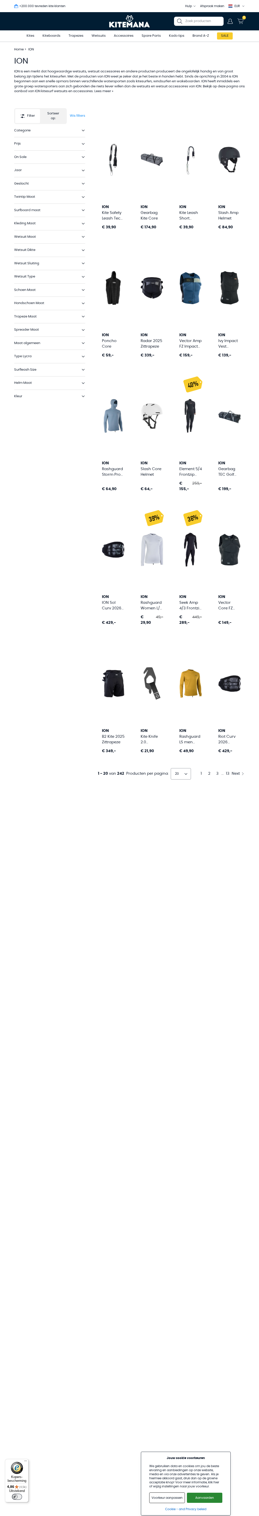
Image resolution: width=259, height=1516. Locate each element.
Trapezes (76, 35)
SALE (225, 35)
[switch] (17, 1497)
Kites (30, 35)
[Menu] (26, 1462)
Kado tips (176, 35)
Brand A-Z (200, 35)
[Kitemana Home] (129, 21)
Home (19, 49)
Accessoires (124, 35)
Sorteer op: (53, 116)
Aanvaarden (204, 1497)
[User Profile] (230, 21)
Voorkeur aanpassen (167, 1497)
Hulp (188, 6)
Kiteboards (51, 35)
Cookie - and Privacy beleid (185, 1509)
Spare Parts (151, 35)
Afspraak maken (212, 6)
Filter (31, 115)
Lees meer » (103, 91)
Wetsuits (99, 35)
